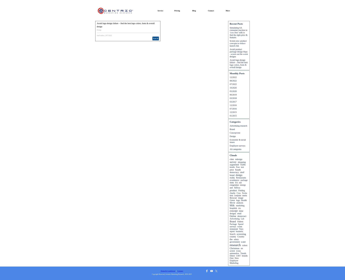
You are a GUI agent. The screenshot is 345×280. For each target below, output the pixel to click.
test (242, 167)
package (244, 180)
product (233, 190)
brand (232, 175)
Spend (240, 224)
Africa (237, 187)
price (232, 170)
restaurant (234, 229)
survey (233, 162)
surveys (233, 226)
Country (240, 236)
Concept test (235, 133)
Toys (241, 229)
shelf (242, 172)
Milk (232, 205)
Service (160, 11)
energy (243, 185)
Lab (242, 219)
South (238, 169)
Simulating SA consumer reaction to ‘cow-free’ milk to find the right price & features (238, 33)
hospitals (233, 208)
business (239, 231)
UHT (238, 256)
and (231, 188)
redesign (238, 159)
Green (232, 200)
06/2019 (233, 95)
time (241, 211)
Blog (194, 11)
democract (241, 216)
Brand (232, 129)
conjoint (237, 195)
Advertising (235, 219)
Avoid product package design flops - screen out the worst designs (239, 53)
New (237, 258)
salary (236, 239)
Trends (243, 253)
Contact (211, 11)
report (232, 231)
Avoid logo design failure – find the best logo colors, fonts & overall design (239, 63)
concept (234, 210)
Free (238, 167)
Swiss (244, 193)
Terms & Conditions (168, 271)
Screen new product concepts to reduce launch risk (238, 43)
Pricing (177, 11)
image (240, 198)
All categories (235, 149)
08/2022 (233, 81)
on (242, 248)
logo (238, 200)
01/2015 (233, 116)
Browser (233, 198)
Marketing (234, 263)
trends (232, 167)
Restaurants (241, 178)
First (231, 258)
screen (232, 251)
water (243, 242)
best (231, 195)
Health (244, 200)
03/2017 (233, 102)
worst (239, 226)
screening (241, 234)
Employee (234, 260)
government (235, 242)
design (239, 175)
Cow (239, 193)
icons (238, 251)
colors (244, 245)
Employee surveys (237, 146)
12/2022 (233, 77)
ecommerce (234, 180)
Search (232, 234)
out (240, 182)
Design (99, 30)
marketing (240, 205)
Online (233, 216)
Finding (241, 190)
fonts (232, 182)
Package (233, 224)
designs (233, 213)
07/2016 (233, 109)
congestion (234, 185)
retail (239, 213)
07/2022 (233, 84)
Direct (232, 256)
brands (245, 256)
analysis (239, 203)
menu (244, 195)
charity (232, 193)
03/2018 (233, 98)
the (231, 239)
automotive (234, 253)
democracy (234, 172)
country (233, 236)
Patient (240, 221)
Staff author (100, 35)
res (239, 208)
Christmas (234, 248)
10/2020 (233, 88)
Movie (232, 203)
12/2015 (233, 112)
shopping (242, 162)
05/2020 (233, 91)
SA (236, 182)
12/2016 (233, 105)
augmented (234, 165)
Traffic (243, 165)
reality (232, 178)
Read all (155, 38)
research (235, 245)
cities (232, 159)
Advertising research (238, 126)
